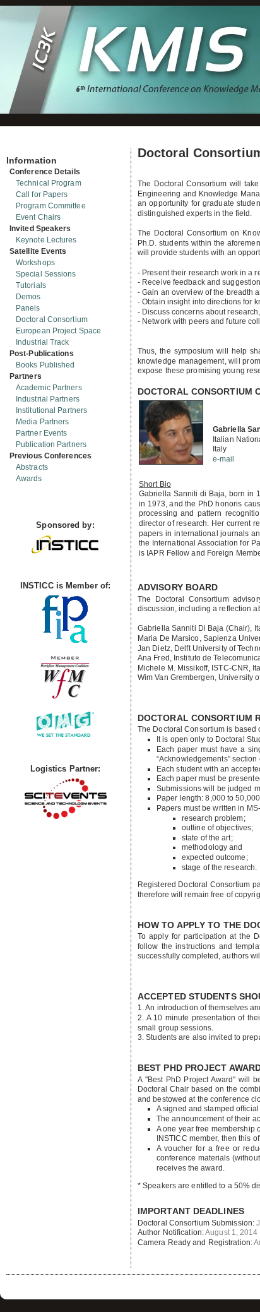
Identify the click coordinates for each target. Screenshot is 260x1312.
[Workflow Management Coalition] (65, 697)
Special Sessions (46, 274)
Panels (28, 308)
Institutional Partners (51, 410)
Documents (20, 143)
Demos (28, 296)
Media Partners (42, 421)
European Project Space (58, 330)
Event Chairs (38, 217)
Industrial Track (42, 342)
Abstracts (32, 467)
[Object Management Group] (65, 734)
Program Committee (51, 205)
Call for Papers (42, 194)
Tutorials (31, 285)
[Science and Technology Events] (66, 816)
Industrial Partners (48, 399)
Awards (29, 478)
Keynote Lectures (46, 240)
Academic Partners (49, 387)
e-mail (224, 459)
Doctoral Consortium (52, 319)
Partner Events (41, 433)
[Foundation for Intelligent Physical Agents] (65, 640)
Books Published (45, 365)
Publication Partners (51, 444)
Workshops (35, 262)
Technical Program (48, 183)
